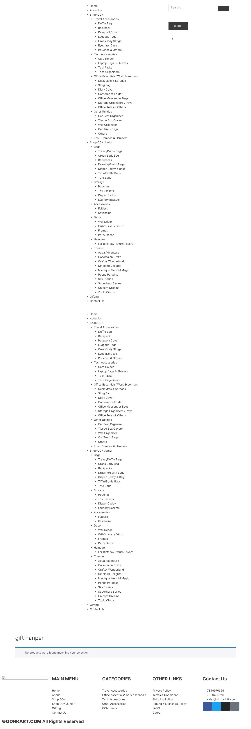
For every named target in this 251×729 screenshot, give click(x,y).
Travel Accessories (106, 19)
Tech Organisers (109, 72)
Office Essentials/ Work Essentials (116, 76)
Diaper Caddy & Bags (112, 169)
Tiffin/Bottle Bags (109, 173)
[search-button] (223, 8)
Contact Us (97, 301)
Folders (103, 208)
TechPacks (105, 67)
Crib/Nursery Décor (111, 226)
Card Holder (106, 58)
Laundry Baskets (109, 199)
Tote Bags (104, 177)
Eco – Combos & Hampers (111, 138)
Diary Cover (106, 89)
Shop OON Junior (101, 142)
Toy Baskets (106, 191)
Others (102, 133)
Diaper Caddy (107, 195)
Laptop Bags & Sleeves (113, 63)
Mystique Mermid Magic (113, 270)
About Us (96, 10)
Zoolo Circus (106, 292)
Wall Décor (105, 221)
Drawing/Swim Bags (111, 164)
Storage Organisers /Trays (115, 102)
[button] (125, 309)
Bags (97, 147)
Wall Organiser (107, 124)
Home (94, 6)
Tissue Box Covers (110, 120)
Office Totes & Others (112, 107)
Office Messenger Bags (113, 98)
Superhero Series (109, 283)
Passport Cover (108, 32)
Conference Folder (110, 94)
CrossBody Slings (109, 41)
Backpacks (105, 160)
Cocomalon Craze (109, 257)
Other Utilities (103, 111)
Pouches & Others (110, 50)
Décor (98, 217)
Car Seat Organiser (110, 116)
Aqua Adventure (108, 252)
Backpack (104, 28)
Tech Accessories (105, 54)
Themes (99, 248)
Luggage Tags (107, 36)
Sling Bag (104, 85)
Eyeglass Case (107, 45)
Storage (99, 182)
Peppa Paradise (108, 274)
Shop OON (96, 14)
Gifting (94, 296)
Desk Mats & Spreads (112, 80)
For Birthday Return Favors (115, 243)
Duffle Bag (105, 23)
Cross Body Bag (108, 155)
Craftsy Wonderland (111, 261)
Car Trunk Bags (108, 129)
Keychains (104, 213)
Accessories (102, 204)
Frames (103, 230)
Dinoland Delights (109, 265)
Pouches (104, 186)
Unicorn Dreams (108, 288)
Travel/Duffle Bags (110, 151)
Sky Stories (105, 279)
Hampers (100, 239)
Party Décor (106, 235)
